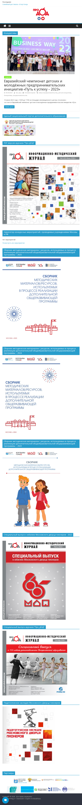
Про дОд (19, 93)
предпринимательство (20, 95)
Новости (7, 77)
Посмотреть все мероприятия (13, 243)
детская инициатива (64, 93)
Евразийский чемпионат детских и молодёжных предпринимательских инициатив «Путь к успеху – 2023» (34, 85)
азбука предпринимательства (48, 93)
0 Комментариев (29, 93)
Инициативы (8, 95)
